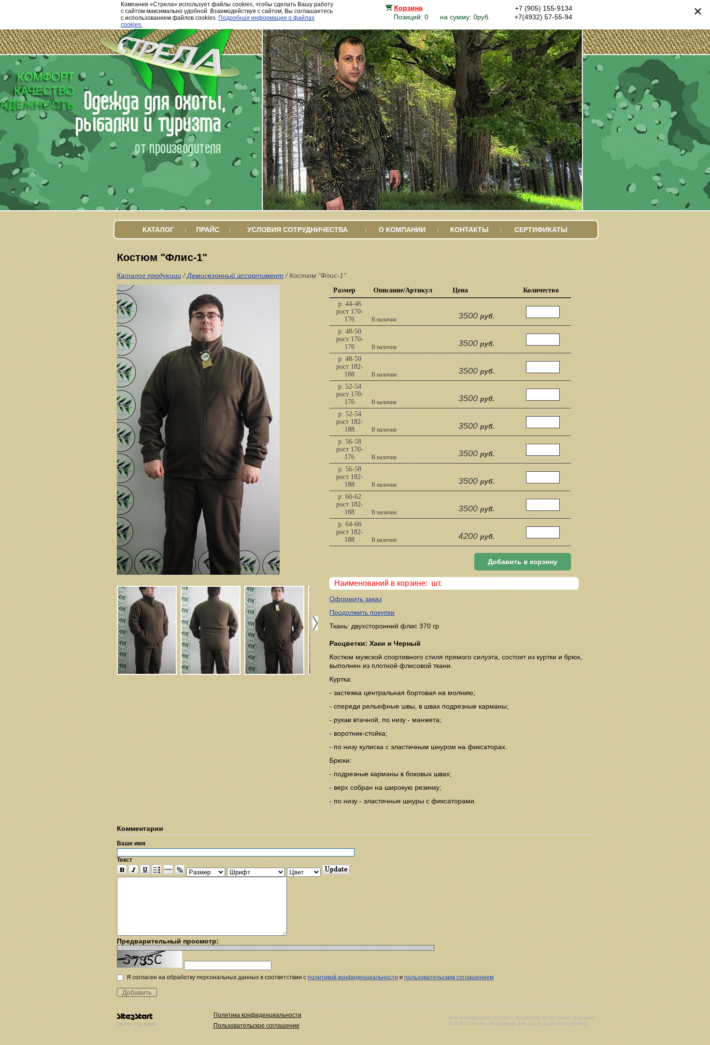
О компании (402, 229)
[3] (274, 630)
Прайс (207, 229)
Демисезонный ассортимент (235, 275)
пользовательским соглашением (449, 977)
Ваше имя (131, 843)
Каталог (158, 229)
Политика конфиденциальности (257, 1015)
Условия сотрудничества (297, 229)
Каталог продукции (149, 275)
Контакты (469, 229)
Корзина (408, 8)
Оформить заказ (355, 599)
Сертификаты (541, 229)
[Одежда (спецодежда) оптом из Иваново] (177, 87)
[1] (147, 630)
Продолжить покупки (362, 612)
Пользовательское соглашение (256, 1025)
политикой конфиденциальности (353, 977)
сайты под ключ (136, 1024)
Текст (124, 859)
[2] (211, 630)
